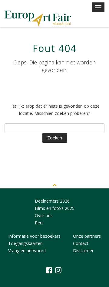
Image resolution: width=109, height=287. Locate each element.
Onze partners (87, 236)
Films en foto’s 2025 (54, 208)
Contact (80, 243)
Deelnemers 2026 (52, 201)
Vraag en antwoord (27, 250)
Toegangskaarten (25, 243)
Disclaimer (83, 250)
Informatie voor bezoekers (34, 236)
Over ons (44, 215)
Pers (39, 223)
